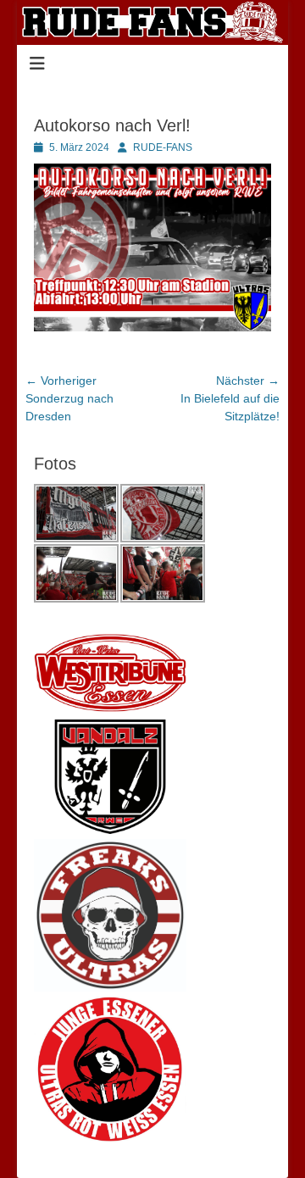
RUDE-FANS (162, 147)
